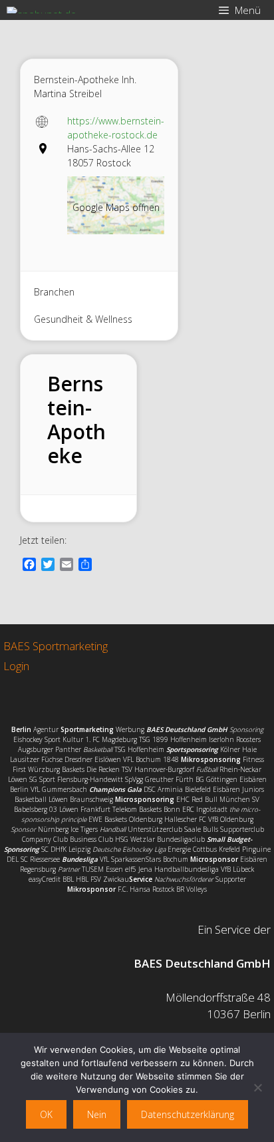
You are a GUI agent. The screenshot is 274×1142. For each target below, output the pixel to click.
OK (46, 1114)
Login (16, 665)
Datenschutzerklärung (187, 1114)
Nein (96, 1114)
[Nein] (257, 1087)
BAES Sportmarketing (55, 646)
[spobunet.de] (41, 10)
